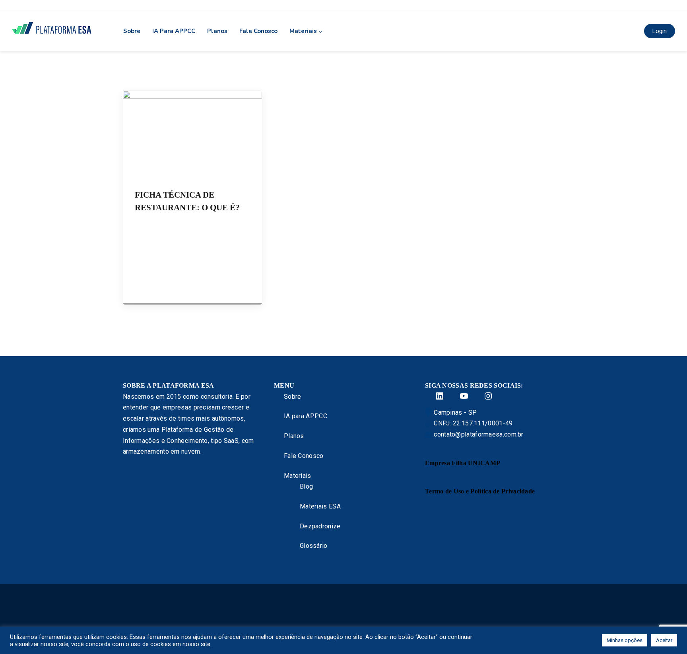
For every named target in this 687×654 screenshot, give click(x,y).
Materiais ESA (320, 506)
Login (659, 31)
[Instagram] (483, 396)
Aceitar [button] (664, 640)
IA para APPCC (173, 31)
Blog (306, 486)
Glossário (314, 545)
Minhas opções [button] (624, 640)
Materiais (303, 31)
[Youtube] (459, 396)
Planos (217, 31)
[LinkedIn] (434, 396)
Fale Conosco (258, 31)
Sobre (131, 31)
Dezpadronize (320, 526)
